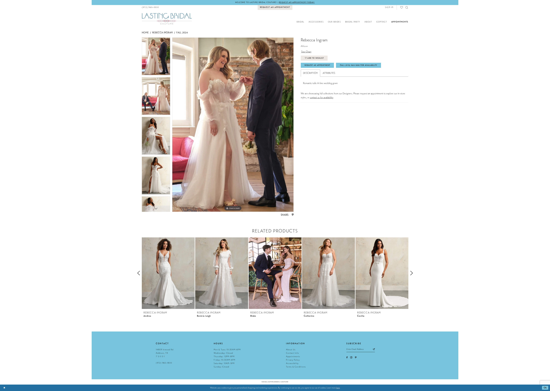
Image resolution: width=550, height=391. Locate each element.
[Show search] (406, 7)
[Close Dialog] (4, 387)
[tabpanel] (156, 57)
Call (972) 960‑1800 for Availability (358, 65)
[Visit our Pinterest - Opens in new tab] (355, 357)
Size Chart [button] (306, 51)
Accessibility (292, 363)
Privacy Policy (293, 360)
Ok (545, 387)
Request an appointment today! (297, 2)
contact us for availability (321, 97)
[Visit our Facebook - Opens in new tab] (347, 357)
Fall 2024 (182, 32)
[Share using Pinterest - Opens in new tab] (293, 215)
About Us (290, 349)
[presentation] (168, 273)
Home (145, 32)
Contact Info (292, 353)
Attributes (329, 73)
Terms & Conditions (296, 367)
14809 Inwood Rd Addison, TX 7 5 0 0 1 (164, 353)
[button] (389, 7)
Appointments (293, 356)
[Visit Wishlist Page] (401, 7)
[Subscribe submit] (374, 349)
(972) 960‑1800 (164, 363)
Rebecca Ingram (162, 32)
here (338, 387)
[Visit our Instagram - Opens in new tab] (351, 357)
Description (310, 73)
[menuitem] (150, 7)
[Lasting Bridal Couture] (167, 18)
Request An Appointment (317, 65)
